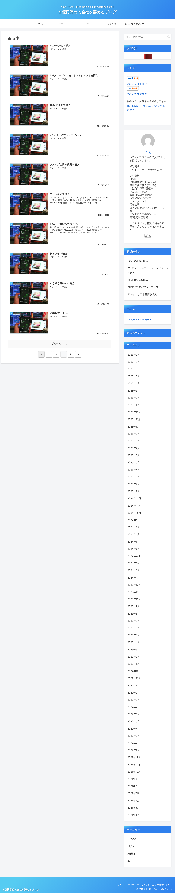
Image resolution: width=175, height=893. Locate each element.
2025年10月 (134, 426)
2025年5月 (133, 462)
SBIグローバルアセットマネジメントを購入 (147, 270)
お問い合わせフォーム (161, 884)
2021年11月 (133, 764)
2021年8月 (133, 786)
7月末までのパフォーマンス (142, 287)
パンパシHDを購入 (137, 261)
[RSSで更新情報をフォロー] (149, 236)
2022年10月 (134, 685)
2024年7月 (133, 534)
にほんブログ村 (135, 83)
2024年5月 (133, 548)
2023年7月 (133, 620)
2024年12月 (134, 498)
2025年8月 (133, 440)
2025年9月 (133, 433)
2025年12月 (134, 412)
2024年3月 (133, 563)
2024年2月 (133, 570)
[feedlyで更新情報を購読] (146, 236)
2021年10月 (134, 771)
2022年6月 (133, 714)
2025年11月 (134, 419)
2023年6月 (133, 627)
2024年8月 (133, 527)
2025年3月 (133, 476)
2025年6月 (133, 455)
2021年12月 (134, 757)
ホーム (120, 884)
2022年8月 (133, 699)
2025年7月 (133, 448)
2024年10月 (134, 512)
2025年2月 (133, 484)
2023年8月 (133, 613)
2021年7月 (133, 793)
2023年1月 (133, 663)
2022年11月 (134, 678)
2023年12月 (134, 584)
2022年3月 (133, 735)
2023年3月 (133, 649)
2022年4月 (133, 728)
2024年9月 (133, 520)
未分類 (131, 853)
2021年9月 (133, 779)
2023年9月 (133, 606)
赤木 (148, 152)
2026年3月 (133, 390)
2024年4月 (133, 556)
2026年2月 (133, 397)
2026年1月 (133, 405)
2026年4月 (133, 383)
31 (71, 354)
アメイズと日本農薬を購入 (142, 294)
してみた (132, 839)
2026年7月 (133, 361)
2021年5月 (133, 807)
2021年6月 (133, 800)
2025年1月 (133, 491)
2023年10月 (134, 599)
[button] (168, 36)
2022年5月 (133, 721)
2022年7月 (133, 707)
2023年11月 (134, 592)
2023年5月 (133, 635)
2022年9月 (133, 692)
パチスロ (132, 846)
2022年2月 (133, 743)
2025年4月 (133, 469)
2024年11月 (134, 505)
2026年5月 (133, 376)
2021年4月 (133, 815)
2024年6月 (133, 541)
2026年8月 (133, 354)
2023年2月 (133, 656)
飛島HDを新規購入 (137, 279)
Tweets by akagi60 (138, 319)
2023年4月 (133, 642)
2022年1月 (133, 750)
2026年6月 (133, 369)
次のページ (60, 344)
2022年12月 (134, 671)
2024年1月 (133, 577)
